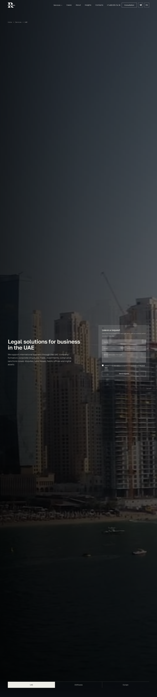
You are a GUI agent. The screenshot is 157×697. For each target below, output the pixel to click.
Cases (69, 5)
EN (147, 5)
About (78, 5)
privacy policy (116, 365)
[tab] (31, 685)
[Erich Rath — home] (29, 5)
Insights (88, 5)
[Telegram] (140, 5)
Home (10, 22)
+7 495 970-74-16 (113, 5)
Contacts (99, 5)
